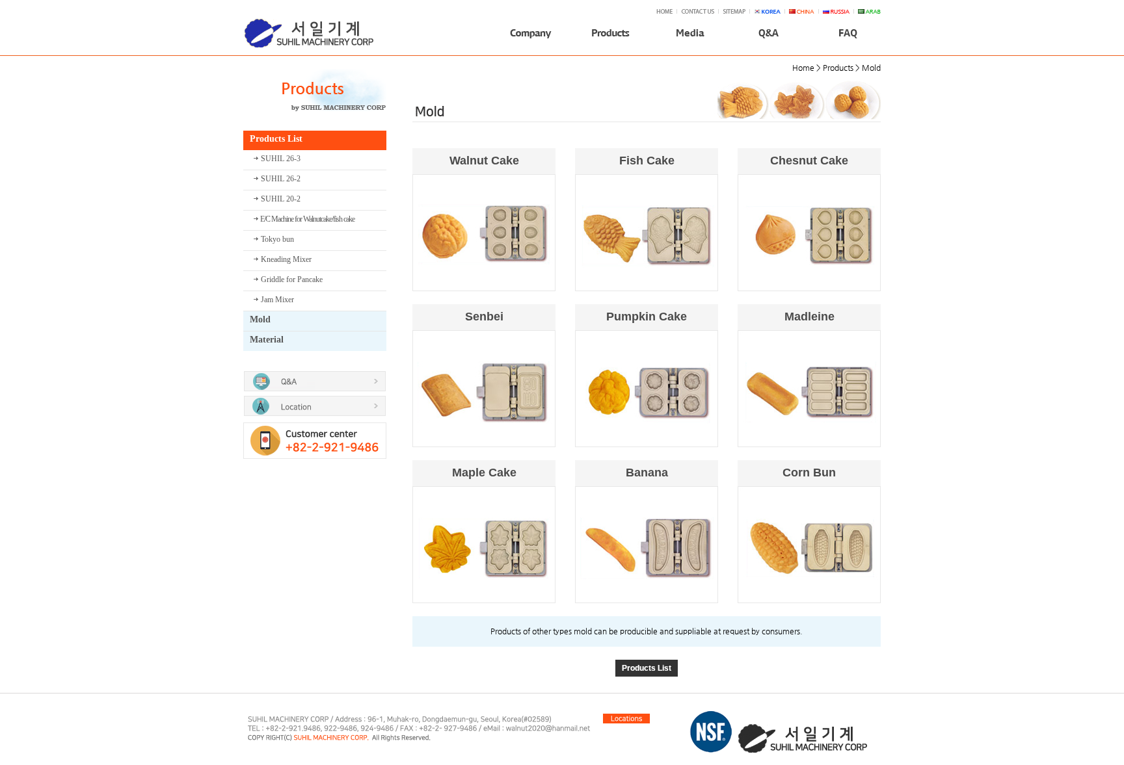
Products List (646, 668)
